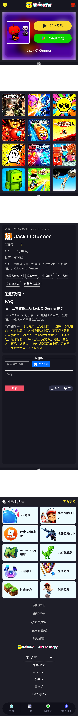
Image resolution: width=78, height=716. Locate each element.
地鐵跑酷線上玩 (38, 330)
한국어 (39, 679)
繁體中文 (39, 665)
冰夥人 (24, 343)
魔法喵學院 (35, 348)
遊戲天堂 (32, 275)
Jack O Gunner (42, 229)
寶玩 (14, 343)
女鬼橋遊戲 (13, 283)
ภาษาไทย (39, 672)
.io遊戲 (56, 326)
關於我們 (39, 605)
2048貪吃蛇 (12, 335)
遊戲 (7, 229)
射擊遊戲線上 (32, 283)
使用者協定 (39, 630)
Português (39, 694)
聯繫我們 (39, 613)
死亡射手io (18, 348)
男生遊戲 (62, 275)
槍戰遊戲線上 (22, 229)
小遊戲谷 (47, 275)
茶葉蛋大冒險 (61, 330)
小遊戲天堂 (18, 330)
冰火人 (27, 335)
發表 (14, 388)
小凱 (20, 244)
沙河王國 (43, 326)
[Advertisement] (39, 78)
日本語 (39, 686)
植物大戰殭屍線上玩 (44, 343)
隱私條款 (39, 638)
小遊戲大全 (39, 622)
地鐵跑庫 (28, 326)
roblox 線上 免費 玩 (38, 339)
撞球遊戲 (17, 339)
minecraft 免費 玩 (46, 335)
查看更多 (69, 501)
